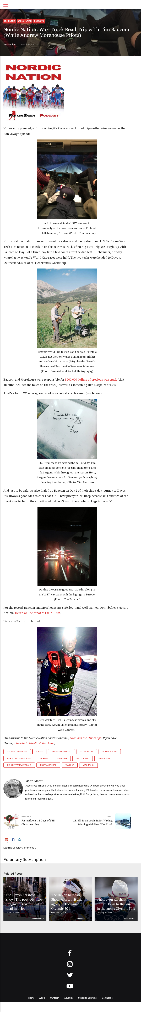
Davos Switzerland (61, 752)
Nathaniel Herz (38, 918)
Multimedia (9, 21)
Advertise (68, 998)
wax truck (88, 765)
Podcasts (39, 21)
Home (31, 998)
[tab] (7, 840)
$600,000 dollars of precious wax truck (91, 379)
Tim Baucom (104, 758)
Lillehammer (86, 752)
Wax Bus (70, 765)
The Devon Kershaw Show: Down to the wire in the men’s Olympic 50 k (116, 904)
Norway (44, 758)
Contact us (107, 998)
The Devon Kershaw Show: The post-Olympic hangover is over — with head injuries (24, 902)
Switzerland (82, 758)
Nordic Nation (25, 21)
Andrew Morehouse (17, 752)
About (42, 998)
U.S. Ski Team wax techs (19, 765)
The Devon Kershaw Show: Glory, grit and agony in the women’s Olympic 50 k (67, 902)
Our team (54, 998)
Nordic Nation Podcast (19, 758)
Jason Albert (9, 44)
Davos (39, 752)
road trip (62, 758)
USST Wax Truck (48, 765)
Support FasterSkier (87, 998)
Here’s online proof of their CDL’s (37, 613)
